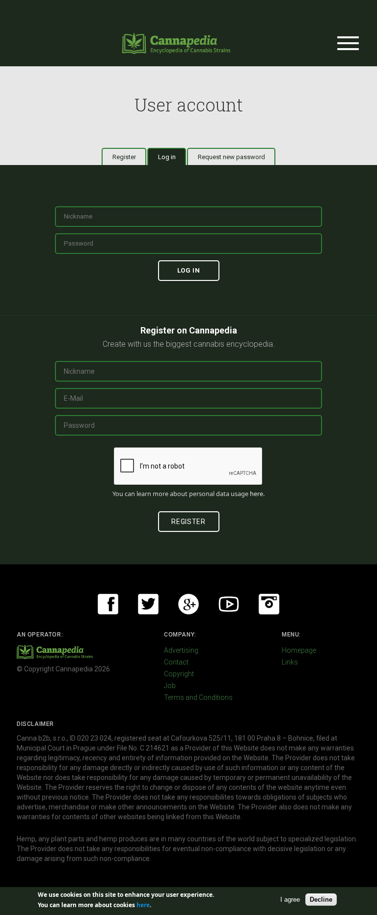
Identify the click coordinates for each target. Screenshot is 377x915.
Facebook (108, 604)
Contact (176, 662)
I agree (290, 899)
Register (124, 157)
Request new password (231, 157)
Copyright (179, 674)
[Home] (176, 43)
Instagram (269, 604)
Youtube (228, 604)
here (256, 493)
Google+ (188, 604)
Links (290, 662)
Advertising (181, 650)
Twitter (148, 604)
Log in (172, 157)
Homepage (299, 650)
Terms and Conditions (198, 697)
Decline (321, 899)
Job (170, 686)
